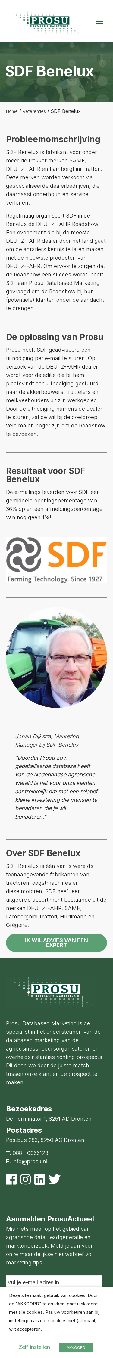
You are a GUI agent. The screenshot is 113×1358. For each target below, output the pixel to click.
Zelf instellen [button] (34, 1347)
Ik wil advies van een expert (56, 942)
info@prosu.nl (29, 1161)
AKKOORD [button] (76, 1347)
